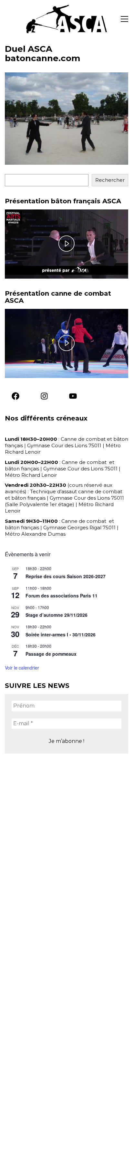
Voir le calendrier (22, 667)
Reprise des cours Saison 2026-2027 (66, 576)
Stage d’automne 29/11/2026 (56, 615)
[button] (124, 18)
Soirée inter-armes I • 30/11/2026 (61, 634)
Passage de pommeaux (51, 654)
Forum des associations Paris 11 (61, 595)
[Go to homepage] (66, 19)
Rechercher (110, 180)
